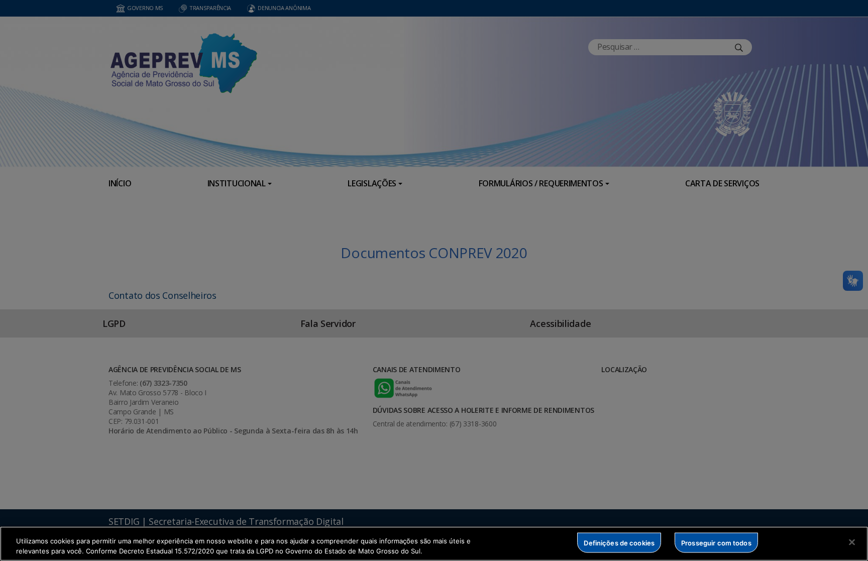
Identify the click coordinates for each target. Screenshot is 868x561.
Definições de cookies (619, 542)
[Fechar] (852, 542)
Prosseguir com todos (716, 542)
